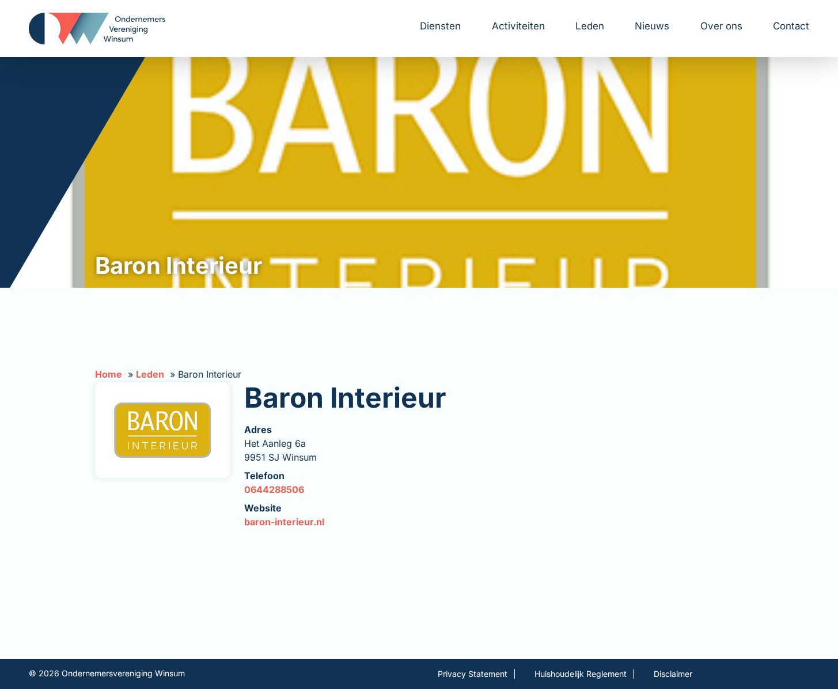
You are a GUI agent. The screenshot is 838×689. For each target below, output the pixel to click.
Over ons (721, 26)
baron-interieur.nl (284, 522)
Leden (589, 26)
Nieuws (652, 26)
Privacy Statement (472, 674)
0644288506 (274, 489)
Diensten (440, 26)
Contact (791, 26)
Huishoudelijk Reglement (580, 674)
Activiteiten (518, 26)
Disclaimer (673, 674)
